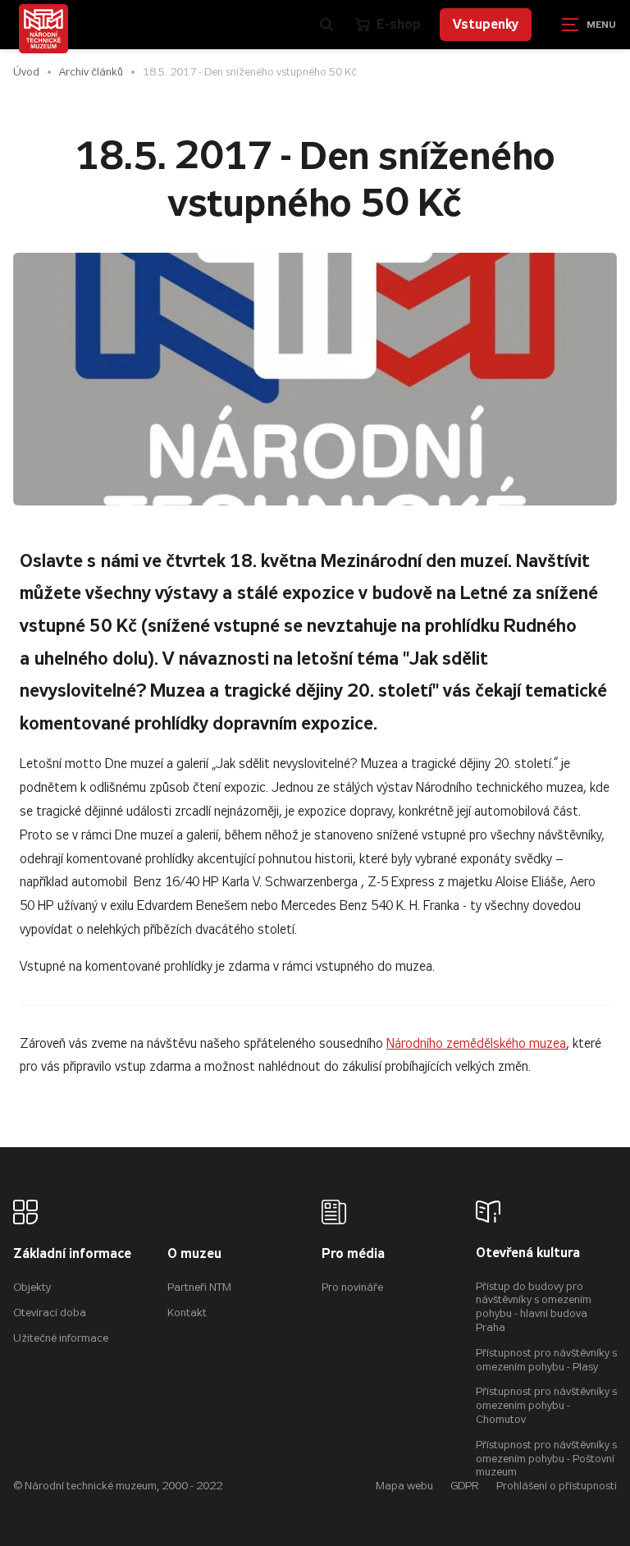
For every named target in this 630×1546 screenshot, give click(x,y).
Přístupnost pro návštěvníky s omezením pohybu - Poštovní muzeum (546, 1459)
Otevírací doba (49, 1312)
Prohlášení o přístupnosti (556, 1486)
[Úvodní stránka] (43, 28)
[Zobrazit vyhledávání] (326, 24)
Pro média (353, 1254)
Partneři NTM (199, 1287)
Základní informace (72, 1254)
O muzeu (194, 1254)
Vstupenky (485, 24)
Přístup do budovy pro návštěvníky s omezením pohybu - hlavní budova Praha (533, 1306)
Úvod (26, 72)
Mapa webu (404, 1486)
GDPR (464, 1486)
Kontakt (187, 1312)
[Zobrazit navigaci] (589, 24)
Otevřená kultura (528, 1253)
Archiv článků (91, 72)
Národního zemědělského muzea (476, 1043)
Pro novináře (352, 1287)
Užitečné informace (60, 1338)
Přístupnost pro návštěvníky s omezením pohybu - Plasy (546, 1360)
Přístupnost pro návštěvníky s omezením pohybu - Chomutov (546, 1405)
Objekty (32, 1287)
